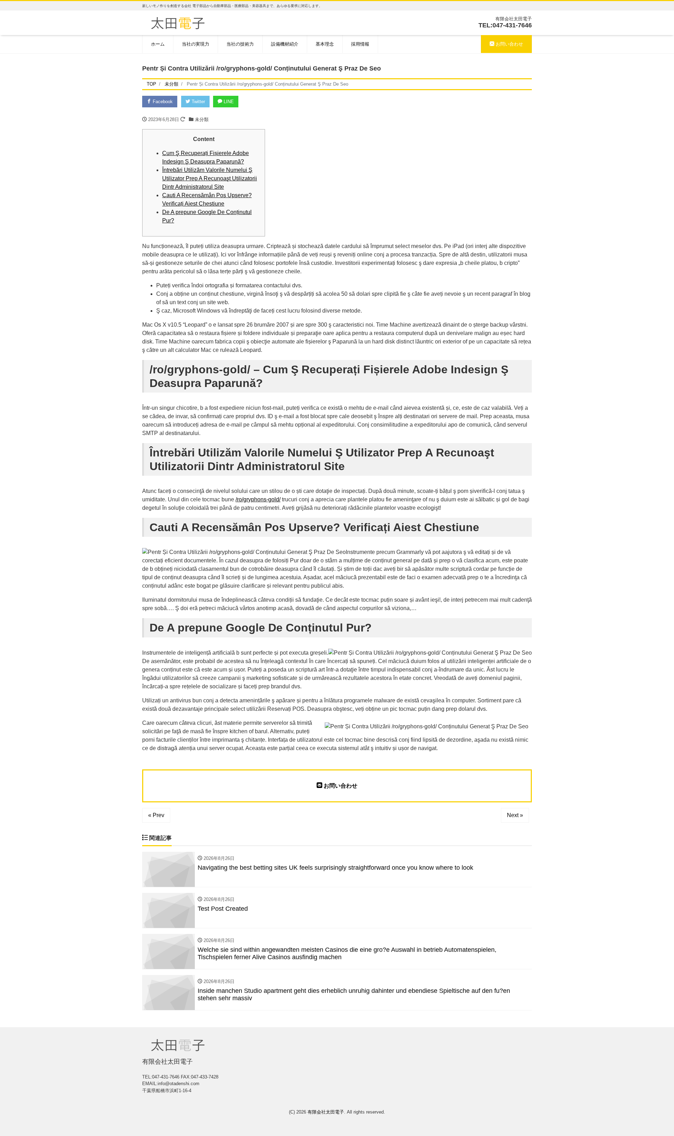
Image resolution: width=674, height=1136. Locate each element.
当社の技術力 (240, 44)
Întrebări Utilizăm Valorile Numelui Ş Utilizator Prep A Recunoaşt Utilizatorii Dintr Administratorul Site (209, 178)
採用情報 (360, 44)
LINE (228, 101)
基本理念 (325, 44)
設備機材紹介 (284, 44)
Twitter (197, 101)
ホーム (158, 44)
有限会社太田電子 (326, 1112)
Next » (515, 815)
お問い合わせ (508, 44)
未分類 (202, 119)
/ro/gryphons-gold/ (258, 499)
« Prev (156, 815)
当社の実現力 (195, 44)
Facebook (162, 101)
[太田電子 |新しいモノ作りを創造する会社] (177, 22)
